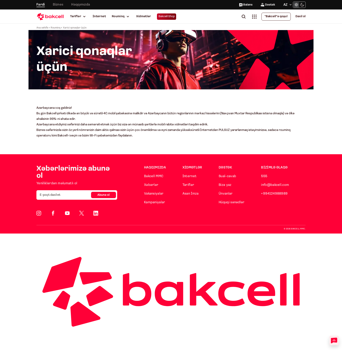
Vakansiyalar (154, 193)
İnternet (99, 16)
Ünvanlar (226, 193)
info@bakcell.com (275, 185)
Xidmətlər (143, 16)
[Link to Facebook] (53, 213)
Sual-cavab (227, 176)
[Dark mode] (302, 5)
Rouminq (118, 16)
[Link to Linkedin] (95, 213)
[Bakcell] (50, 16)
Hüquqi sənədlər (232, 202)
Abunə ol (103, 195)
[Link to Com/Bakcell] (81, 213)
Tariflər (75, 16)
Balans (248, 4)
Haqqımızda (80, 4)
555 (264, 176)
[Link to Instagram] (38, 213)
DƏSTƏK (225, 167)
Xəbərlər (151, 185)
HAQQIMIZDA (155, 167)
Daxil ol (300, 16)
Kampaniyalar (154, 202)
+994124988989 (274, 193)
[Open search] (244, 16)
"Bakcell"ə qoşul (276, 16)
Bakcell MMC (153, 176)
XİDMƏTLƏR (192, 167)
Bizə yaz (225, 185)
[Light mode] (296, 5)
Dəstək (270, 4)
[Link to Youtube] (67, 213)
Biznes (58, 4)
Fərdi (40, 4)
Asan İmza (190, 193)
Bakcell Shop (167, 16)
